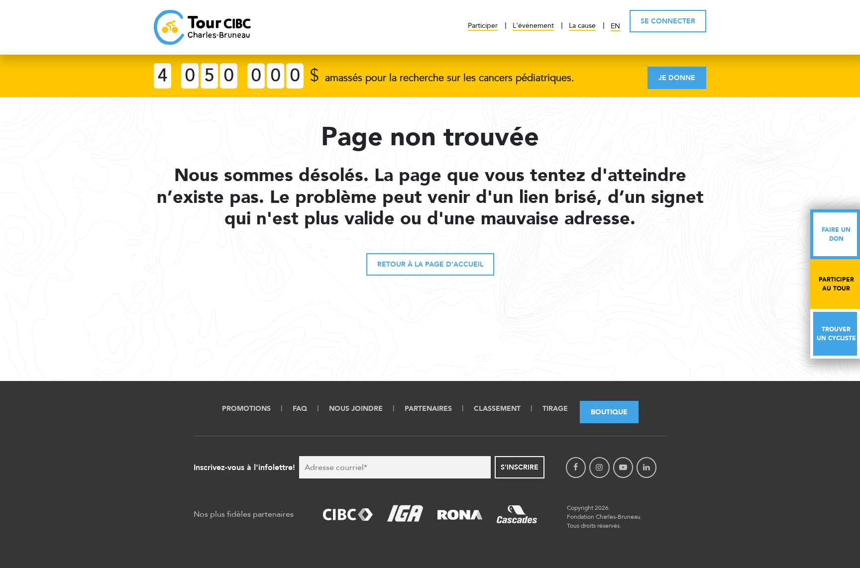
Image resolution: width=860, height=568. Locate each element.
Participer (483, 25)
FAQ (300, 408)
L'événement (533, 25)
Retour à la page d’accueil (430, 264)
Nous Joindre (356, 408)
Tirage (555, 408)
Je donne (676, 78)
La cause (582, 25)
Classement (497, 408)
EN (615, 26)
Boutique (609, 412)
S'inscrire (519, 467)
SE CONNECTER (668, 21)
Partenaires (428, 408)
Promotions (246, 408)
